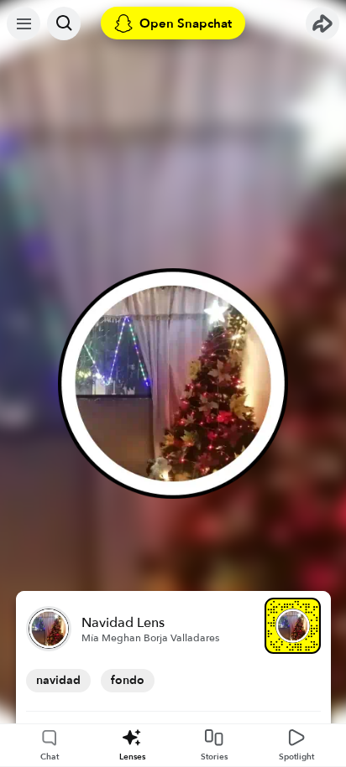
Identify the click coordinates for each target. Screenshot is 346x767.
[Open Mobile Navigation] (23, 23)
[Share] (322, 23)
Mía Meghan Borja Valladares (150, 638)
